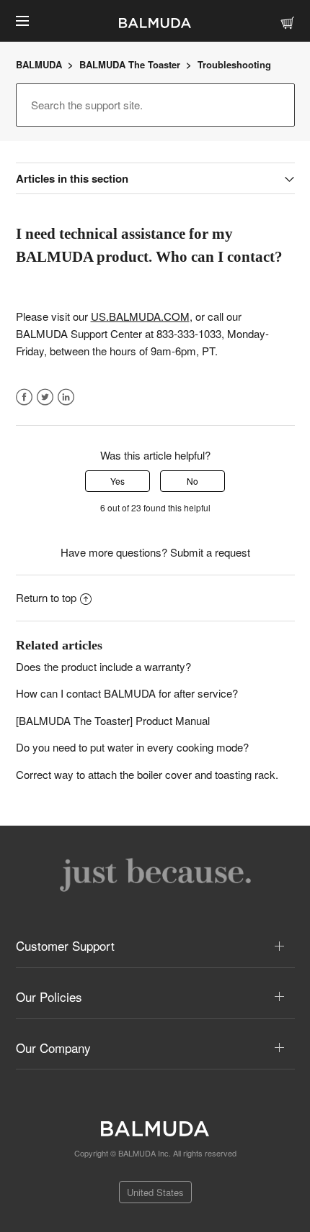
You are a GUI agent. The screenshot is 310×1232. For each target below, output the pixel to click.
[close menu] (22, 20)
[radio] (117, 481)
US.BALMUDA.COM (140, 316)
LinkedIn (66, 397)
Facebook (25, 397)
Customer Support (65, 945)
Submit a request (210, 552)
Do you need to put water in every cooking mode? (132, 746)
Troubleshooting (234, 64)
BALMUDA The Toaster (131, 64)
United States (155, 1192)
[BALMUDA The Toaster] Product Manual (113, 720)
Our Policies (49, 996)
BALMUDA (39, 64)
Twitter (45, 397)
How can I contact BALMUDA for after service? (127, 693)
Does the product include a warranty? (103, 666)
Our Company (53, 1048)
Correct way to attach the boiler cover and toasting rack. (147, 774)
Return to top (46, 597)
